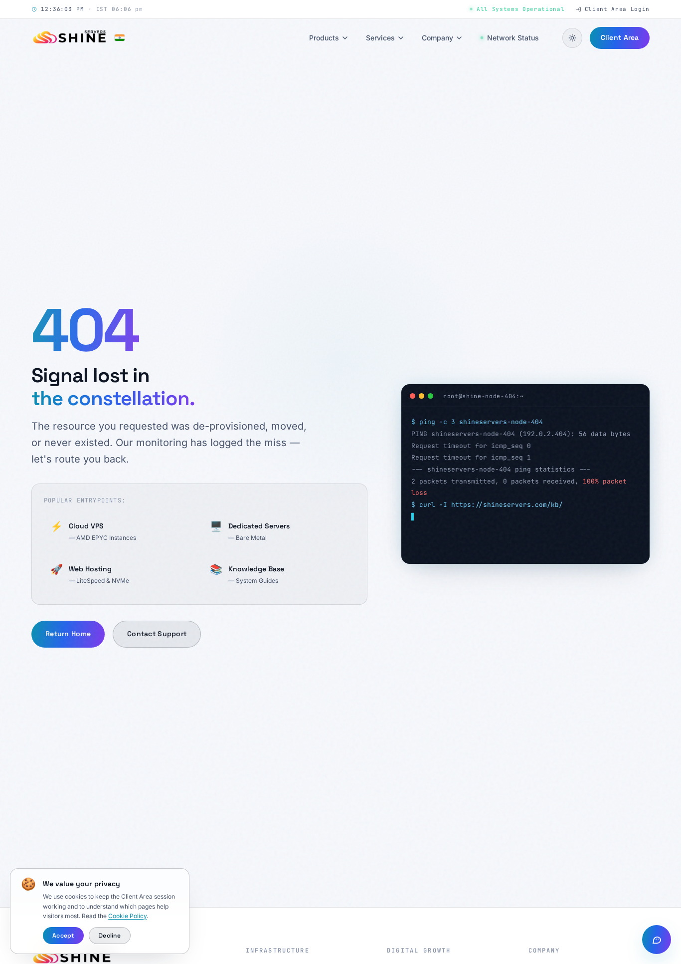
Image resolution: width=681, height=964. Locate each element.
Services (380, 37)
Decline (110, 936)
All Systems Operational (520, 8)
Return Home (68, 633)
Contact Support (156, 633)
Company (437, 37)
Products (324, 37)
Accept (63, 936)
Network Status (513, 37)
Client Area (619, 37)
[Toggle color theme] (572, 38)
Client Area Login (617, 8)
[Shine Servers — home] (78, 38)
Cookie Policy (127, 916)
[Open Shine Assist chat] (656, 939)
